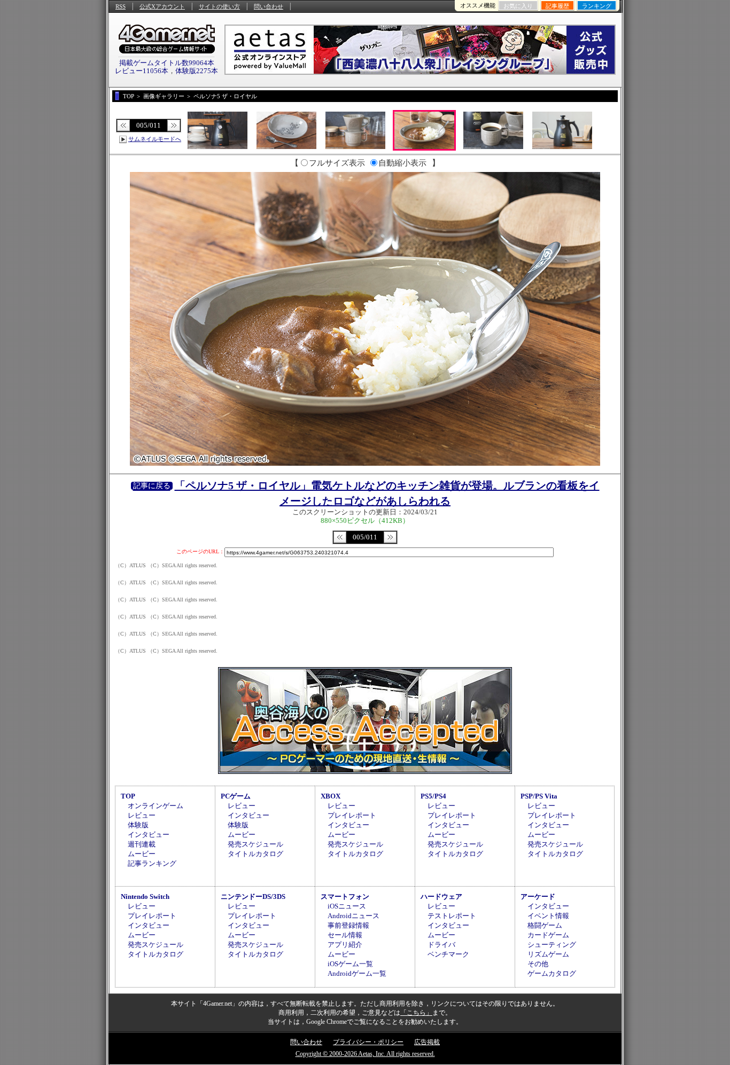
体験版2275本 (196, 71)
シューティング (551, 945)
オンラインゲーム (155, 806)
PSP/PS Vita (539, 796)
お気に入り (518, 6)
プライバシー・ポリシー (368, 1042)
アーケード (538, 896)
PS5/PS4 (433, 796)
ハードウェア (441, 896)
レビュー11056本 (141, 71)
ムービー (142, 854)
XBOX (330, 796)
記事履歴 (557, 6)
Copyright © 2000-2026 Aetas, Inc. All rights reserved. (365, 1054)
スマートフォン (345, 896)
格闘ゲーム (544, 925)
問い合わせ (268, 6)
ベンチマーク (448, 954)
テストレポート (452, 916)
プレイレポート (352, 815)
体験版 (138, 825)
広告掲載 (427, 1042)
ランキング (596, 6)
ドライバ (441, 945)
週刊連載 (142, 844)
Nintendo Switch (145, 896)
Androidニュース (353, 916)
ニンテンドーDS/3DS (253, 896)
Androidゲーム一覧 (357, 973)
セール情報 (345, 935)
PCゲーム (236, 796)
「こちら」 (416, 1012)
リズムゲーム (548, 954)
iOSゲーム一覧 (350, 964)
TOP (128, 796)
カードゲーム (548, 935)
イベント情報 (548, 916)
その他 (537, 964)
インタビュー (148, 835)
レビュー (142, 815)
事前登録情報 (348, 925)
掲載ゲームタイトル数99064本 (166, 63)
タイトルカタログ (255, 854)
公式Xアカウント (162, 6)
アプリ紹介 (345, 945)
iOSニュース (347, 906)
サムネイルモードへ (154, 139)
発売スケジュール (255, 844)
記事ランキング (152, 863)
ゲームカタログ (551, 973)
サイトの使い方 (219, 6)
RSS (120, 6)
